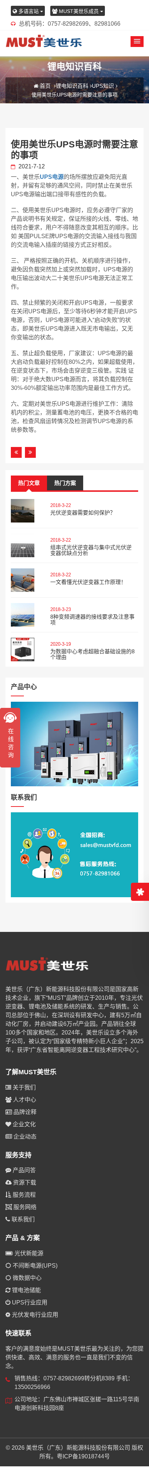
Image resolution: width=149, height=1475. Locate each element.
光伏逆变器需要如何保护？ (82, 512)
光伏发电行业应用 (34, 1315)
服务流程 (23, 1195)
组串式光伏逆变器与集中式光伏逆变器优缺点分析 (91, 550)
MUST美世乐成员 (79, 11)
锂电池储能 (25, 1290)
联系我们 (22, 1219)
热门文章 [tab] (29, 483)
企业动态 (24, 1137)
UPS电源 (52, 177)
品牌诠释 (24, 1112)
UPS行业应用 (28, 1302)
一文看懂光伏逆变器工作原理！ (88, 582)
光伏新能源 (28, 1253)
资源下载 (24, 1182)
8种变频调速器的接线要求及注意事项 (92, 620)
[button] (137, 41)
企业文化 (23, 1124)
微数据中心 (26, 1278)
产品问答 (23, 1170)
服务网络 (24, 1207)
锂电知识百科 (72, 86)
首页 (45, 86)
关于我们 (23, 1087)
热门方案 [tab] (65, 483)
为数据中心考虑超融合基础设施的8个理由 (92, 654)
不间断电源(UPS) (34, 1266)
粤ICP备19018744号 (83, 1456)
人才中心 (24, 1100)
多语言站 (28, 11)
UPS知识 (103, 86)
